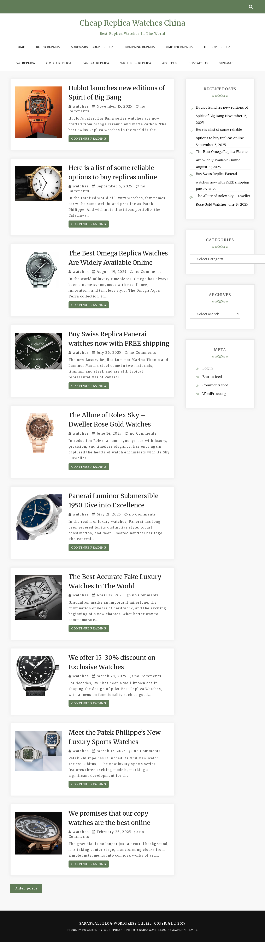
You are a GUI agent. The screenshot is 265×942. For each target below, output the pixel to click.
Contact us (198, 63)
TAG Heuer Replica (135, 63)
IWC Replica (25, 63)
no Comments (147, 272)
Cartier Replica (179, 47)
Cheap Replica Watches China (133, 23)
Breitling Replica (140, 47)
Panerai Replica (95, 63)
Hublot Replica (217, 47)
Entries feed (212, 377)
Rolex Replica (48, 47)
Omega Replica (58, 63)
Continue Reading (88, 138)
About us (169, 63)
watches (81, 106)
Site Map (226, 63)
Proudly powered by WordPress (95, 929)
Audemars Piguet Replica (92, 47)
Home (20, 47)
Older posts (26, 888)
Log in (207, 368)
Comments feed (215, 385)
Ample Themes (184, 929)
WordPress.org (214, 394)
